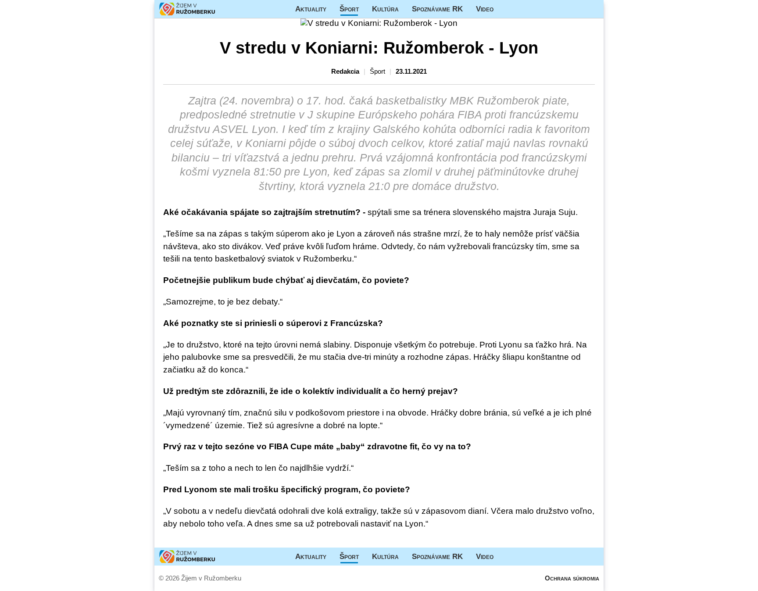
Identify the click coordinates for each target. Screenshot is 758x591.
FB (506, 9)
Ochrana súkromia (572, 578)
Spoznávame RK (437, 8)
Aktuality (310, 8)
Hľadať (592, 9)
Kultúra (385, 8)
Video (484, 8)
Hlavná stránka (187, 9)
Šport (349, 8)
